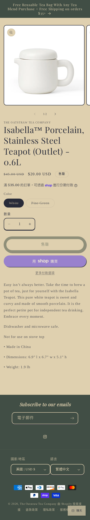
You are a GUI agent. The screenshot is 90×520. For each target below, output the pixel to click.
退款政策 (32, 509)
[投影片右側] (55, 114)
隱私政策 (49, 509)
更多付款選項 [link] (44, 273)
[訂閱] (72, 418)
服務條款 (66, 509)
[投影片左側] (35, 114)
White (15, 204)
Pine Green (42, 204)
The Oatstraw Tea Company (38, 503)
